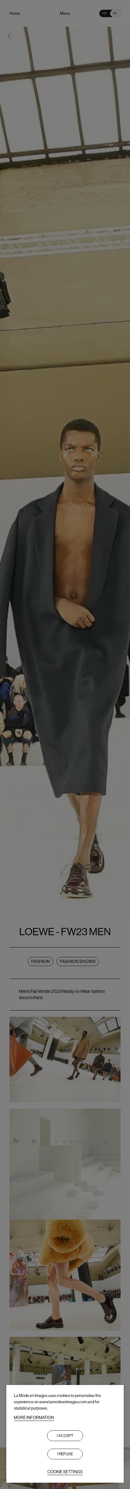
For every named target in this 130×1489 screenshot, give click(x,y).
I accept (65, 1436)
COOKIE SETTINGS (65, 1471)
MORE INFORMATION (34, 1417)
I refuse (65, 1454)
